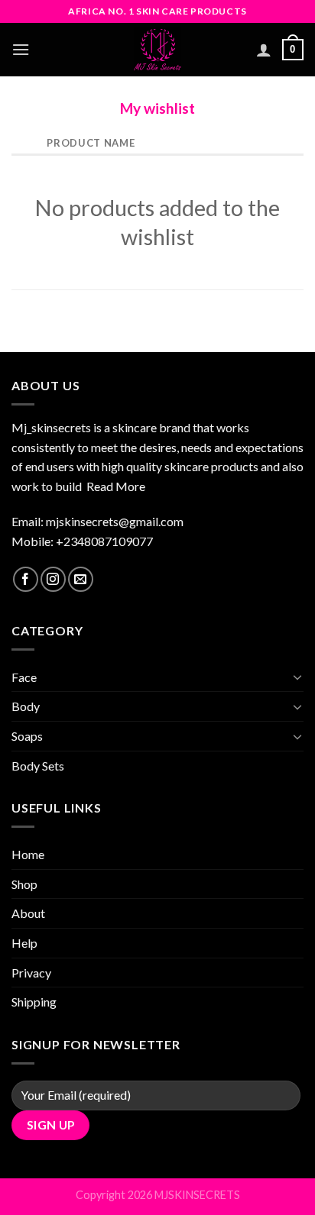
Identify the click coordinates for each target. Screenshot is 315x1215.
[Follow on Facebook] (25, 579)
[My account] (263, 49)
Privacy (31, 972)
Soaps (27, 736)
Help (24, 942)
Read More (115, 486)
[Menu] (20, 49)
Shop (24, 884)
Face (24, 677)
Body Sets (37, 765)
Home (27, 854)
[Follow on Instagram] (53, 579)
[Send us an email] (80, 579)
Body (25, 706)
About (28, 913)
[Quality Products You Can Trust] (157, 49)
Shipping (34, 1001)
